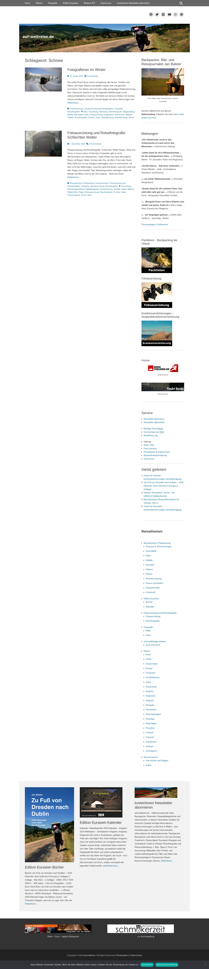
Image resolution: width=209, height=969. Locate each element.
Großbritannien (153, 677)
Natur (148, 555)
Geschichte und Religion (157, 760)
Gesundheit (151, 551)
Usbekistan (151, 742)
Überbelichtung (107, 117)
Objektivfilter (72, 192)
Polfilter (70, 117)
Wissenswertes (151, 757)
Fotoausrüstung (76, 109)
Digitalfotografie (92, 189)
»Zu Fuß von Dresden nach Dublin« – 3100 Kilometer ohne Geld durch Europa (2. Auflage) (163, 485)
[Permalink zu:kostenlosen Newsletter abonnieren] (159, 792)
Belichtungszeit (115, 112)
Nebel (123, 189)
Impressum (106, 3)
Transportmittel (153, 587)
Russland (150, 728)
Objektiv (129, 115)
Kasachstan (151, 686)
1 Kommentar (92, 76)
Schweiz (150, 732)
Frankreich (151, 673)
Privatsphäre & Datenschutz (157, 452)
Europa (149, 668)
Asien (148, 654)
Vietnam (149, 746)
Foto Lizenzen (150, 448)
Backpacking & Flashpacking (82, 183)
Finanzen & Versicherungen (158, 546)
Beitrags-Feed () (153, 428)
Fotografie (52, 3)
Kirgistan (150, 700)
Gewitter (117, 189)
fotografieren (109, 115)
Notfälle (149, 560)
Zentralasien (151, 751)
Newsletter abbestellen (154, 422)
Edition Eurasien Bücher (44, 867)
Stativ (98, 117)
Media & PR (89, 3)
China (148, 659)
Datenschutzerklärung (167, 964)
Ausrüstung (93, 112)
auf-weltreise (89, 955)
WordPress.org (151, 435)
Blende (70, 115)
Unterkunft (150, 592)
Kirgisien (150, 691)
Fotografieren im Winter (86, 69)
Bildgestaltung (128, 112)
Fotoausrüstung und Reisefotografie (98, 109)
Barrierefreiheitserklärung (155, 455)
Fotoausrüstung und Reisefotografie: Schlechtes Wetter (96, 135)
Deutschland (151, 664)
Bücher (149, 602)
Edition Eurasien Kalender (101, 822)
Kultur (148, 765)
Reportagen (151, 723)
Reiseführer (151, 709)
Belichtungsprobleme (76, 189)
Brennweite (78, 115)
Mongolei (150, 705)
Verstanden (147, 964)
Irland (148, 682)
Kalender (150, 606)
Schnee (91, 117)
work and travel (153, 645)
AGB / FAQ (149, 445)
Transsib (150, 737)
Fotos (148, 635)
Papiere (149, 569)
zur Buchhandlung (145, 936)
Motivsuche (119, 115)
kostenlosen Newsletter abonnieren (133, 3)
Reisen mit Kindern (154, 583)
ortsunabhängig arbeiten (155, 641)
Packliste (150, 565)
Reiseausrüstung (97, 186)
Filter (86, 115)
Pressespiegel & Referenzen (154, 224)
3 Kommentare (95, 144)
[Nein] (205, 964)
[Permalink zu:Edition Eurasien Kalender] (104, 802)
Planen (149, 574)
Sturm (83, 195)
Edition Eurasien (70, 3)
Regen (81, 192)
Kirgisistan (150, 696)
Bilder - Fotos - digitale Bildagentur (63, 936)
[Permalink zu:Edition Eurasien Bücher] (49, 824)
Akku (85, 112)
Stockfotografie (73, 195)
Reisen (39, 3)
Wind (89, 195)
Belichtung (103, 112)
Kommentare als (154, 432)
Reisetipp (150, 719)
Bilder (148, 630)
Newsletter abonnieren (154, 419)
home (27, 3)
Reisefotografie (73, 112)
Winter (131, 117)
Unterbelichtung (121, 117)
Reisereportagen (153, 714)
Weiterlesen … (74, 102)
